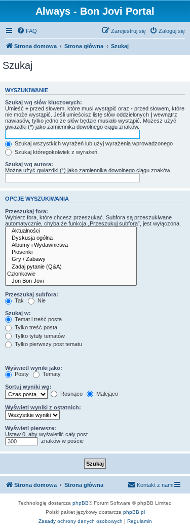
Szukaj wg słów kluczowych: (43, 102)
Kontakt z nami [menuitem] (155, 485)
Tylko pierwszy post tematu (47, 344)
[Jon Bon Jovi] (71, 281)
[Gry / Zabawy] (71, 259)
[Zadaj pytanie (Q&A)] (71, 267)
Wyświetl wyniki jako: (33, 368)
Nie (41, 300)
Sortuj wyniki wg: (28, 387)
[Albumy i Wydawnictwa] (71, 245)
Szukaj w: (18, 313)
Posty (21, 374)
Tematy (51, 374)
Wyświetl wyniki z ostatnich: (43, 407)
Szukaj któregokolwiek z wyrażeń (55, 152)
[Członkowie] (71, 274)
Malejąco (106, 394)
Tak (18, 300)
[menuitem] (27, 31)
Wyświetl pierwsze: (30, 428)
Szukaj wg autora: (29, 164)
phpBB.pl (134, 512)
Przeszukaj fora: (26, 211)
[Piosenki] (71, 252)
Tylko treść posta (35, 327)
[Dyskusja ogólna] (71, 238)
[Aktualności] (71, 231)
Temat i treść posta (37, 319)
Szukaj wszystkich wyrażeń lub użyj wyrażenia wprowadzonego (93, 143)
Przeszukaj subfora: (31, 294)
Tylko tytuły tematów (39, 336)
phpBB (80, 503)
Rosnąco (71, 394)
